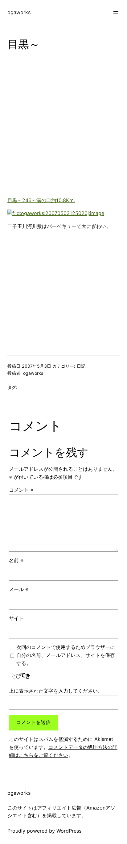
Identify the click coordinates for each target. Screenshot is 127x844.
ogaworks (19, 12)
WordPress (68, 831)
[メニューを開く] (116, 12)
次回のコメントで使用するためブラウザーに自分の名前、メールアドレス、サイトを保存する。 (65, 655)
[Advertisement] (63, 125)
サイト (16, 618)
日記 (81, 366)
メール (18, 589)
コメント (21, 490)
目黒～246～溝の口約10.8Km (40, 200)
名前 (16, 560)
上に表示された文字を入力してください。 (56, 691)
